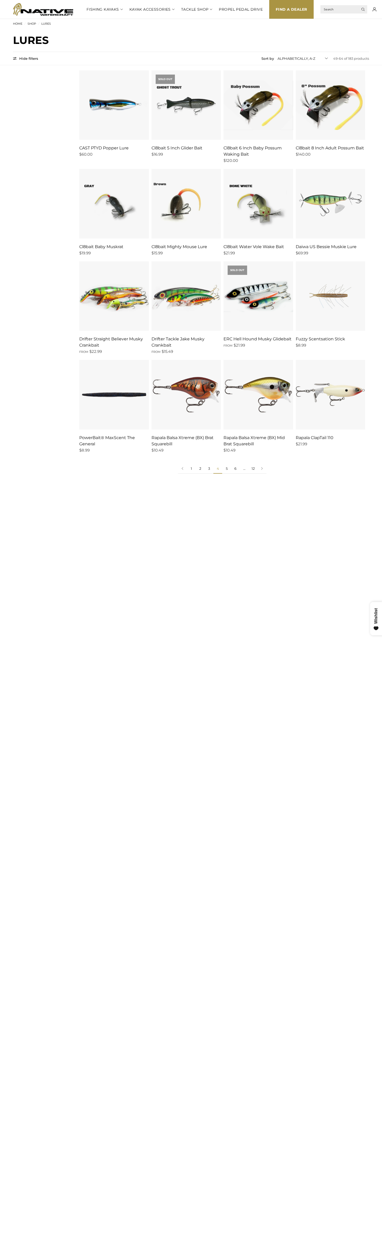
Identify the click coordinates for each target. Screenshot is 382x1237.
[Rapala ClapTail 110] (330, 394)
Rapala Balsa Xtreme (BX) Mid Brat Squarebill (254, 440)
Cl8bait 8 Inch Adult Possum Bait (330, 147)
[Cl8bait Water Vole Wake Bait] (258, 204)
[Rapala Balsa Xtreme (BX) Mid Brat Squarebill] (258, 394)
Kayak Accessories (150, 9)
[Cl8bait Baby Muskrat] (114, 204)
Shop (32, 23)
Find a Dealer (291, 9)
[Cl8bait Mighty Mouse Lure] (186, 204)
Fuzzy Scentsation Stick (320, 338)
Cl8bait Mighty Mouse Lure (179, 246)
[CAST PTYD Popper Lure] (114, 105)
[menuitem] (101, 9)
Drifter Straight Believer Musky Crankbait (111, 342)
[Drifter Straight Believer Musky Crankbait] (114, 296)
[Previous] (182, 469)
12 (253, 468)
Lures (46, 23)
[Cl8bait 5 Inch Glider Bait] (186, 105)
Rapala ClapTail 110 (314, 437)
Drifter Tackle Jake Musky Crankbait (178, 342)
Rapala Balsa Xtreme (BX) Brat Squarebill (183, 440)
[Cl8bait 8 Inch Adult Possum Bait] (330, 105)
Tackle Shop (195, 9)
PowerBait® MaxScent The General (107, 440)
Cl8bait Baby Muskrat (101, 246)
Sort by (267, 58)
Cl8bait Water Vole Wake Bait (253, 246)
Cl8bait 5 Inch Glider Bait (177, 147)
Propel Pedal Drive (241, 9)
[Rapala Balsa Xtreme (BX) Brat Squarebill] (186, 394)
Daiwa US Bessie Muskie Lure (326, 246)
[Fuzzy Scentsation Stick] (330, 296)
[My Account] (374, 9)
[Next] (262, 469)
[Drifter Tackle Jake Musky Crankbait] (186, 296)
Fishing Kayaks (103, 9)
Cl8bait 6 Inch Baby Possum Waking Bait (252, 151)
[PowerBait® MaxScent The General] (114, 394)
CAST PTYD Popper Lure (104, 147)
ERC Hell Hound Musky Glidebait (257, 338)
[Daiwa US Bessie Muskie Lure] (330, 204)
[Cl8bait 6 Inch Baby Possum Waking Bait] (258, 105)
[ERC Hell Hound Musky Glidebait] (258, 296)
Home (17, 23)
